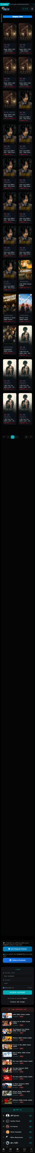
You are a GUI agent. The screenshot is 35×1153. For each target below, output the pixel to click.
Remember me (9, 988)
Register (25, 998)
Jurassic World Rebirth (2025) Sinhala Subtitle (21, 1092)
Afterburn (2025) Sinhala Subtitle (22, 1038)
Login (26, 8)
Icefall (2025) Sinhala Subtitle (21, 1014)
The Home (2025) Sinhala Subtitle (22, 1077)
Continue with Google (17, 1002)
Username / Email (9, 973)
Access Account (17, 992)
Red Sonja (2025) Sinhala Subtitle (22, 1061)
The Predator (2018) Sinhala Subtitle (16, 4)
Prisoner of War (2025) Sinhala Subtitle (22, 1045)
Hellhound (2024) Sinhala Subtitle (22, 1100)
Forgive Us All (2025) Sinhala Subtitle (21, 1022)
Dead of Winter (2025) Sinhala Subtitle (21, 1053)
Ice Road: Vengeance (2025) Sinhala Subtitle (21, 1084)
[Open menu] (32, 9)
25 (26, 437)
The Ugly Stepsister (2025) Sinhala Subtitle (20, 1069)
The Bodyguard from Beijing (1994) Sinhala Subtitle (21, 1030)
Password (7, 980)
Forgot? (30, 987)
